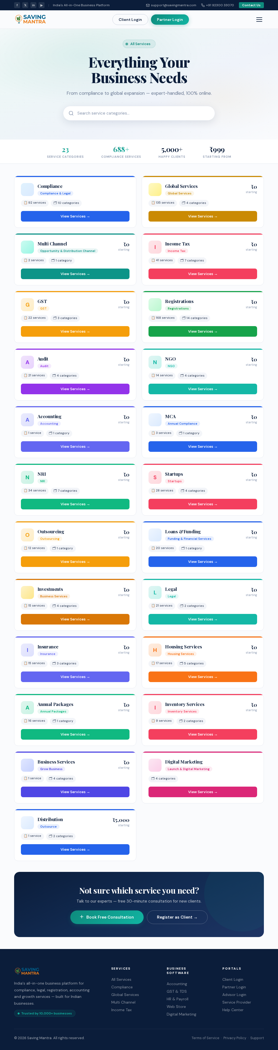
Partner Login (170, 19)
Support (257, 1038)
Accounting (177, 983)
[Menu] (259, 19)
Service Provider (236, 1002)
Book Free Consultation (110, 917)
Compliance (122, 987)
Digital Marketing (181, 1014)
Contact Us (251, 5)
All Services (121, 979)
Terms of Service (205, 1038)
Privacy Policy (234, 1038)
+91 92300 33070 (220, 5)
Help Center (233, 1009)
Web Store (176, 1006)
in (33, 5)
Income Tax (121, 1009)
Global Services (125, 994)
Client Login (130, 19)
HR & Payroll (177, 999)
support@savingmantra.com (173, 5)
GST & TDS (177, 991)
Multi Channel (123, 1002)
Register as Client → (177, 917)
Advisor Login (234, 994)
